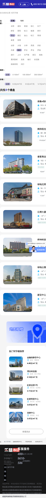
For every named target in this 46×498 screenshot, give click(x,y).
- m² (42, 216)
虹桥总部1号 (38, 441)
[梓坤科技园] (17, 247)
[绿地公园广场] (17, 275)
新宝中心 (41, 294)
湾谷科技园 (28, 441)
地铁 (22, 21)
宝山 (42, 136)
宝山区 (43, 108)
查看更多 (26, 431)
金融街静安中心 (17, 441)
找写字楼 (14, 13)
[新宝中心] (17, 302)
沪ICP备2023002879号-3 (9, 459)
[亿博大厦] (17, 219)
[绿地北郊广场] (17, 192)
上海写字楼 (10, 467)
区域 (12, 21)
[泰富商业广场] (17, 164)
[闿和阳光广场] (17, 136)
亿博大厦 (41, 211)
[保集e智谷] (17, 109)
